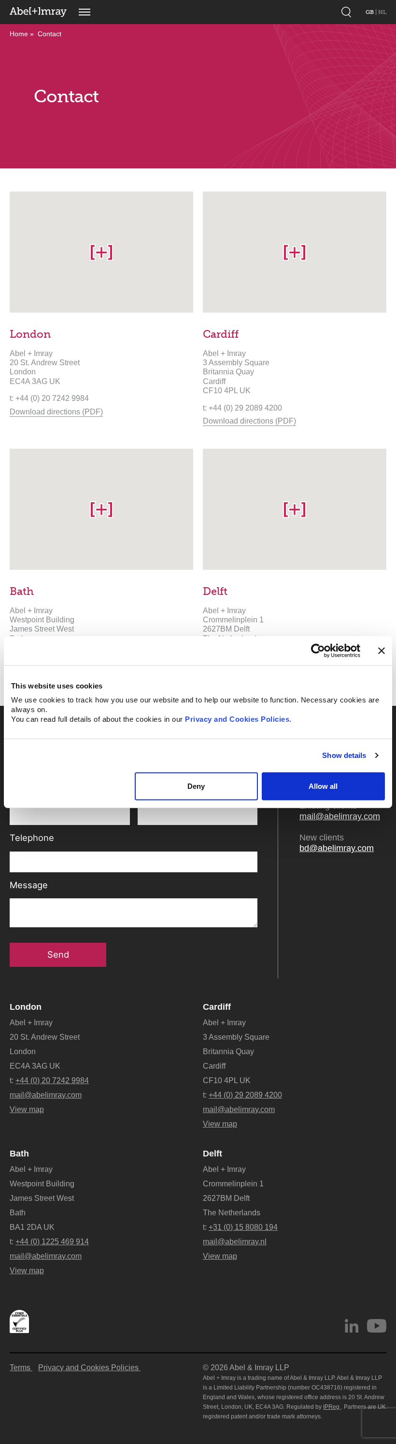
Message (29, 885)
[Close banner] (381, 650)
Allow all (323, 786)
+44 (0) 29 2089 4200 (245, 1095)
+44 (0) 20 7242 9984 (52, 1080)
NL (382, 12)
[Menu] (84, 12)
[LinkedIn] (351, 1326)
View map (27, 1109)
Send (58, 954)
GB (370, 12)
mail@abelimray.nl (235, 1242)
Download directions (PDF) (56, 411)
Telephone (32, 838)
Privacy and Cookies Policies (237, 719)
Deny (196, 786)
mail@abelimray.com (339, 816)
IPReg (332, 1406)
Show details (344, 755)
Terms (21, 1367)
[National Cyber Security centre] (19, 1321)
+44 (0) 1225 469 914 (52, 1242)
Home (19, 34)
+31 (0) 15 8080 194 (243, 1227)
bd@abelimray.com (336, 848)
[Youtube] (376, 1326)
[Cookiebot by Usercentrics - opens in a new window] (318, 650)
